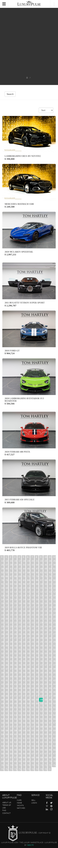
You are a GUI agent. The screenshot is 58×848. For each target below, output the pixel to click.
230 (41, 622)
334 (41, 653)
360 (41, 661)
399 (41, 672)
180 (50, 607)
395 (24, 672)
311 (54, 645)
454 (54, 688)
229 (37, 622)
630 (28, 742)
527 (33, 711)
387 (46, 669)
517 (46, 707)
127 (46, 592)
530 (46, 711)
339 (7, 657)
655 (24, 750)
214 (28, 618)
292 (28, 642)
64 (54, 572)
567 (37, 723)
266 (28, 634)
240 (28, 626)
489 (37, 699)
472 (20, 696)
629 (24, 742)
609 (50, 734)
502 (37, 703)
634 (46, 742)
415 (54, 676)
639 (11, 746)
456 (7, 692)
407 (20, 676)
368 (20, 665)
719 (20, 769)
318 (28, 649)
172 (15, 607)
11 (50, 557)
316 (20, 649)
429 (2, 684)
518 (50, 707)
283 (46, 638)
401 (50, 672)
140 (46, 595)
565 (28, 723)
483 (11, 699)
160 (20, 603)
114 (46, 588)
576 (20, 726)
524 (20, 711)
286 (2, 642)
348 (46, 657)
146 (15, 599)
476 (37, 696)
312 (2, 649)
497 (15, 703)
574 (11, 726)
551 (24, 719)
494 (2, 703)
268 (37, 634)
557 (50, 719)
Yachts (20, 805)
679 (15, 757)
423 (33, 680)
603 (24, 734)
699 (46, 761)
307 (37, 645)
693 (20, 761)
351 (2, 661)
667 (20, 753)
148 (24, 599)
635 (50, 742)
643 (28, 746)
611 (2, 738)
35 (41, 565)
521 (7, 711)
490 (41, 699)
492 (50, 699)
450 (37, 688)
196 (7, 615)
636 (54, 742)
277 (20, 638)
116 (54, 588)
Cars (19, 800)
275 (11, 638)
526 (28, 711)
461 (28, 692)
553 (33, 719)
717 (11, 769)
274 (7, 638)
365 (7, 665)
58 (28, 572)
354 (15, 661)
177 (37, 607)
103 (54, 584)
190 (37, 611)
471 (15, 696)
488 (33, 699)
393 (15, 672)
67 (11, 576)
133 (15, 595)
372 (37, 665)
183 (7, 611)
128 (50, 592)
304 (24, 645)
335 (46, 653)
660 (46, 750)
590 (24, 730)
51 (54, 568)
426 (46, 680)
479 (50, 696)
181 (54, 607)
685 (41, 757)
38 (54, 565)
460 (24, 692)
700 (50, 761)
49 (46, 568)
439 (46, 684)
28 (11, 565)
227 (28, 622)
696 (33, 761)
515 (37, 707)
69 (20, 576)
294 (37, 642)
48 (41, 568)
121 (20, 592)
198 (15, 615)
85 (33, 580)
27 (7, 565)
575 (15, 726)
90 (54, 580)
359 (37, 661)
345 (33, 657)
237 (15, 626)
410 (33, 676)
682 (28, 757)
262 (11, 634)
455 (2, 692)
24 (50, 561)
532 (54, 711)
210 (11, 618)
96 (24, 584)
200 (24, 615)
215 (33, 618)
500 (28, 703)
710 (37, 765)
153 (46, 599)
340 (11, 657)
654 (20, 750)
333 (37, 653)
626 (11, 742)
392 (11, 672)
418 (11, 680)
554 (37, 719)
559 (2, 723)
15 (11, 561)
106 (11, 588)
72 (33, 576)
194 (54, 611)
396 (28, 672)
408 (24, 676)
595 (46, 730)
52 (2, 572)
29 (15, 565)
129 (54, 592)
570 (50, 723)
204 (41, 615)
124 (33, 592)
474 (28, 696)
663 (2, 753)
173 (20, 607)
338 (2, 657)
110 (28, 588)
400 (46, 672)
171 (11, 607)
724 (41, 769)
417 (7, 680)
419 (15, 680)
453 (50, 688)
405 (11, 676)
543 (46, 715)
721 (28, 769)
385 (37, 669)
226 (24, 622)
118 (7, 592)
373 (41, 665)
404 (7, 676)
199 (20, 615)
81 (15, 580)
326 (7, 653)
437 (37, 684)
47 (37, 568)
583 (50, 726)
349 (50, 657)
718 (15, 769)
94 (15, 584)
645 (37, 746)
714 (54, 765)
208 (2, 618)
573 (7, 726)
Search (10, 94)
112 (37, 588)
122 (24, 592)
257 (46, 630)
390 (2, 672)
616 (24, 738)
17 (20, 561)
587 (11, 730)
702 (2, 765)
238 (20, 626)
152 (41, 599)
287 (7, 642)
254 (33, 630)
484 (15, 699)
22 (41, 561)
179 (46, 607)
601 (15, 734)
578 (28, 726)
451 (41, 688)
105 (7, 588)
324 (54, 649)
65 (2, 576)
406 (15, 676)
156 (2, 603)
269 (41, 634)
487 (28, 699)
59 (33, 572)
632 (37, 742)
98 (33, 584)
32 (28, 565)
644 (33, 746)
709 (33, 765)
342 (20, 657)
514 (33, 707)
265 (24, 634)
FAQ (4, 810)
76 (50, 576)
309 (46, 645)
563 (20, 723)
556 (46, 719)
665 (11, 753)
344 (28, 657)
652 (11, 750)
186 (20, 611)
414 (50, 676)
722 (33, 769)
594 (41, 730)
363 (54, 661)
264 (20, 634)
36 (46, 565)
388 (50, 669)
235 (7, 626)
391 (7, 672)
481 (2, 699)
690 (7, 761)
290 (20, 642)
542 (41, 715)
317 (24, 649)
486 (24, 699)
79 (7, 580)
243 (41, 626)
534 (7, 715)
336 (50, 653)
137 (33, 595)
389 (54, 669)
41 (11, 568)
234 (2, 626)
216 (37, 618)
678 (11, 757)
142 (54, 595)
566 (33, 723)
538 (24, 715)
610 (54, 734)
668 (24, 753)
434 (24, 684)
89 (50, 580)
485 (20, 699)
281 (37, 638)
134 (20, 595)
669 (28, 753)
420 (20, 680)
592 (33, 730)
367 (15, 665)
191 (41, 611)
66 (7, 576)
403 (2, 676)
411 (37, 676)
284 (50, 638)
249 (11, 630)
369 (24, 665)
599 (7, 734)
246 (54, 626)
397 (33, 672)
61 (41, 572)
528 (37, 711)
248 (7, 630)
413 (46, 676)
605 (33, 734)
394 (20, 672)
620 (41, 738)
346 (37, 657)
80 (11, 580)
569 (46, 723)
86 (37, 580)
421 (24, 680)
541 (37, 715)
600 (11, 734)
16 (15, 561)
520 (2, 711)
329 (20, 653)
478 (46, 696)
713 (50, 765)
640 (15, 746)
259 (54, 630)
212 (20, 618)
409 (28, 676)
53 (7, 572)
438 (41, 684)
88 (46, 580)
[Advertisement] (29, 44)
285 (54, 638)
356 (24, 661)
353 (11, 661)
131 (7, 595)
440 (50, 684)
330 (24, 653)
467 (54, 692)
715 (2, 769)
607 (41, 734)
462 (33, 692)
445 (15, 688)
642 (24, 746)
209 (7, 618)
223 (11, 622)
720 (24, 769)
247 (2, 630)
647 (46, 746)
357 (28, 661)
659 (41, 750)
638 (7, 746)
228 (33, 622)
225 (20, 622)
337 (54, 653)
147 (20, 599)
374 (46, 665)
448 (28, 688)
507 (2, 707)
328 (15, 653)
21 (37, 561)
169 (2, 607)
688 (54, 757)
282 (41, 638)
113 (41, 588)
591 (28, 730)
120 (15, 592)
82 (20, 580)
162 (28, 603)
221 (2, 622)
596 (50, 730)
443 (7, 688)
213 (24, 618)
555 (41, 719)
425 (41, 680)
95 (20, 584)
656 (28, 750)
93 (11, 584)
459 (20, 692)
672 (41, 753)
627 (15, 742)
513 (28, 707)
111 (33, 588)
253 (28, 630)
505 (50, 703)
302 (15, 645)
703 (7, 765)
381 (20, 669)
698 (41, 761)
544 (50, 715)
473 (24, 696)
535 (11, 715)
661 (50, 750)
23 (46, 561)
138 (37, 595)
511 (20, 707)
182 (2, 611)
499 (24, 703)
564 (24, 723)
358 (33, 661)
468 (2, 696)
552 (28, 719)
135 (24, 595)
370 (28, 665)
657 (33, 750)
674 (50, 753)
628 (20, 742)
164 (37, 603)
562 (15, 723)
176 (33, 607)
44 (24, 568)
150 (33, 599)
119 (11, 592)
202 (33, 615)
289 (15, 642)
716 (7, 769)
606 (37, 734)
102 (50, 584)
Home (19, 803)
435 (28, 684)
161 (24, 603)
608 (46, 734)
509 (11, 707)
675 (54, 753)
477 (41, 696)
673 (46, 753)
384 (33, 669)
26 (2, 565)
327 (11, 653)
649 (54, 746)
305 (28, 645)
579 (33, 726)
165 (41, 603)
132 (11, 595)
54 (11, 572)
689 (2, 761)
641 (20, 746)
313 (7, 649)
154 (50, 599)
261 (7, 634)
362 (50, 661)
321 (41, 649)
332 (33, 653)
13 (2, 561)
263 (15, 634)
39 (2, 568)
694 (24, 761)
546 (2, 719)
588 (15, 730)
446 (20, 688)
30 (20, 565)
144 (7, 599)
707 (24, 765)
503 (41, 703)
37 (50, 565)
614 (15, 738)
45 (28, 568)
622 (50, 738)
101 (46, 584)
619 (37, 738)
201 (28, 615)
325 (2, 653)
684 (37, 757)
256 (41, 630)
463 (37, 692)
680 (20, 757)
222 (7, 622)
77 (54, 576)
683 (33, 757)
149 (28, 599)
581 (41, 726)
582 (46, 726)
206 (50, 615)
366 (11, 665)
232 (50, 622)
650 (2, 750)
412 (41, 676)
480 (54, 696)
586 (7, 730)
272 (54, 634)
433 (20, 684)
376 (54, 665)
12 (54, 557)
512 (24, 707)
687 (50, 757)
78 (2, 580)
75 (46, 576)
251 (20, 630)
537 (20, 715)
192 (46, 611)
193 (50, 611)
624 (2, 742)
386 (41, 669)
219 (50, 618)
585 (2, 730)
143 (2, 599)
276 (15, 638)
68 (15, 576)
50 (50, 568)
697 (37, 761)
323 (50, 649)
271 (50, 634)
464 (41, 692)
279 (28, 638)
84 (28, 580)
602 (20, 734)
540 (33, 715)
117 (2, 592)
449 (33, 688)
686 (46, 757)
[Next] (50, 769)
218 (46, 618)
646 (41, 746)
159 (15, 603)
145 (11, 599)
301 (11, 645)
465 (46, 692)
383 (28, 669)
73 (37, 576)
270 (46, 634)
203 (37, 615)
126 (41, 592)
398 (37, 672)
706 (20, 765)
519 (54, 707)
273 (2, 638)
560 (7, 723)
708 (28, 765)
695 (28, 761)
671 (37, 753)
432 (15, 684)
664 (7, 753)
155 (54, 599)
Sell (33, 800)
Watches (21, 808)
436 (33, 684)
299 (2, 645)
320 (37, 649)
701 (54, 761)
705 (15, 765)
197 (11, 615)
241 (33, 626)
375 (50, 665)
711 (41, 765)
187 (24, 611)
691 (11, 761)
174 (24, 607)
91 (2, 584)
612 (7, 738)
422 (28, 680)
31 (24, 565)
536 (15, 715)
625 (7, 742)
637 (2, 746)
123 (28, 592)
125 (37, 592)
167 (50, 603)
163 (33, 603)
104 (2, 588)
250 (15, 630)
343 (24, 657)
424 (37, 680)
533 (2, 715)
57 (24, 572)
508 (7, 707)
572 (2, 726)
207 (54, 615)
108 (20, 588)
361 (46, 661)
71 (28, 576)
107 (15, 588)
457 (11, 692)
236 (11, 626)
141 (50, 595)
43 (20, 568)
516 (41, 707)
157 (7, 603)
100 (41, 584)
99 (37, 584)
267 (33, 634)
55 (15, 572)
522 (11, 711)
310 (50, 645)
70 (24, 576)
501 (33, 703)
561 (11, 723)
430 (7, 684)
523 (15, 711)
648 (50, 746)
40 (7, 568)
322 (46, 649)
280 (33, 638)
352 (7, 661)
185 (15, 611)
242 (37, 626)
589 (20, 730)
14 (7, 561)
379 (11, 669)
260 (2, 634)
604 (28, 734)
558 (54, 719)
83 (24, 580)
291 (24, 642)
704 (11, 765)
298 (54, 642)
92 (7, 584)
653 (15, 750)
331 (28, 653)
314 (11, 649)
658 (37, 750)
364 (2, 665)
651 (7, 750)
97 (28, 584)
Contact (6, 813)
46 (33, 568)
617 (28, 738)
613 (11, 738)
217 (41, 618)
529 (41, 711)
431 (11, 684)
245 (50, 626)
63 (50, 572)
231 (46, 622)
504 (46, 703)
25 (54, 561)
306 (33, 645)
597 (54, 730)
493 (54, 699)
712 (46, 765)
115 (50, 588)
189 (33, 611)
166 (46, 603)
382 (24, 669)
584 (54, 726)
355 (20, 661)
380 (15, 669)
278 (24, 638)
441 (54, 684)
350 (54, 657)
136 (28, 595)
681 (24, 757)
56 (20, 572)
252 (24, 630)
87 (41, 580)
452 (46, 688)
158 (11, 603)
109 (24, 588)
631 (33, 742)
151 (37, 599)
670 (33, 753)
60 (37, 572)
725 (46, 769)
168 (54, 603)
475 (33, 696)
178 (41, 607)
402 (54, 672)
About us (6, 802)
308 (41, 645)
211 (15, 618)
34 (37, 565)
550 (20, 719)
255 (37, 630)
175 (28, 607)
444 (11, 688)
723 (37, 769)
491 (46, 699)
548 (11, 719)
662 (54, 750)
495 (7, 703)
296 (46, 642)
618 (33, 738)
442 (2, 688)
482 (7, 699)
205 (46, 615)
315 (15, 649)
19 (28, 561)
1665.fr (30, 845)
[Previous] (2, 557)
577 (24, 726)
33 (33, 565)
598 (2, 734)
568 (41, 723)
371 (33, 665)
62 (46, 572)
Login (34, 803)
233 (54, 622)
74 (41, 576)
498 (20, 703)
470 (11, 696)
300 (7, 645)
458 (15, 692)
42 (15, 568)
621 (46, 738)
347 (41, 657)
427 (50, 680)
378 (7, 669)
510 (15, 707)
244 (46, 626)
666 (15, 753)
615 (20, 738)
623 (54, 738)
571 (54, 723)
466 (50, 692)
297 (50, 642)
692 (15, 761)
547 (7, 719)
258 (50, 630)
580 (37, 726)
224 (15, 622)
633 (41, 742)
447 (24, 688)
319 (33, 649)
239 (24, 626)
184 (11, 611)
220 (54, 618)
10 (46, 557)
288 (11, 642)
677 (7, 757)
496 (11, 703)
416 (2, 680)
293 (33, 642)
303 (20, 645)
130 (2, 595)
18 (24, 561)
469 (7, 696)
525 (24, 711)
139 (41, 595)
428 (54, 680)
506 (54, 703)
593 (37, 730)
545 (54, 715)
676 (2, 757)
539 (28, 715)
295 (41, 642)
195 (2, 615)
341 (15, 657)
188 (28, 611)
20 (33, 561)
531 (50, 711)
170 (7, 607)
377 (2, 669)
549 (15, 719)
